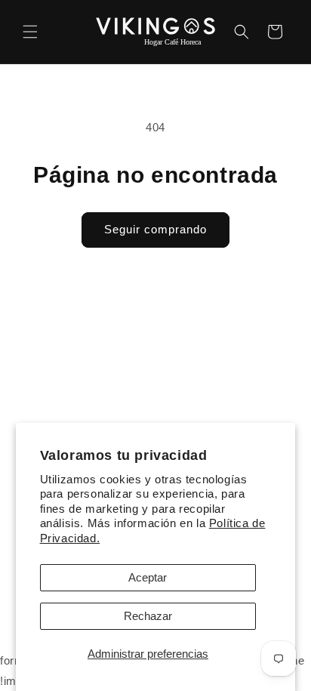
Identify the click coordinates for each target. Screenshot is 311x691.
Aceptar (147, 577)
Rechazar (148, 615)
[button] (30, 31)
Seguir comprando (155, 229)
